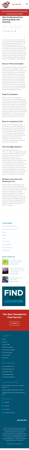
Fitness (4, 232)
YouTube (6, 406)
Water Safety (6, 250)
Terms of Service (18, 443)
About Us (4, 342)
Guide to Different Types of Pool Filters (12, 390)
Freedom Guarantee (7, 347)
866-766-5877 (22, 420)
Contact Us (5, 358)
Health (4, 235)
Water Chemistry (7, 247)
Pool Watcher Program (8, 350)
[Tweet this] (6, 31)
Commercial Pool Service (9, 229)
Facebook (6, 402)
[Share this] (4, 31)
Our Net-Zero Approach (8, 377)
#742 (22, 440)
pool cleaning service (16, 113)
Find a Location (6, 355)
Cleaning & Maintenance (9, 226)
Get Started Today (7, 352)
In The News (6, 241)
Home (4, 238)
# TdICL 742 (5, 435)
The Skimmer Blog (9, 412)
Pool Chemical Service (8, 369)
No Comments (16, 27)
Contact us (5, 205)
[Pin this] (15, 31)
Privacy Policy (10, 443)
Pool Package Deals (7, 374)
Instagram (7, 409)
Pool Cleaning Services (8, 366)
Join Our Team (6, 344)
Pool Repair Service (7, 371)
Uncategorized (6, 244)
